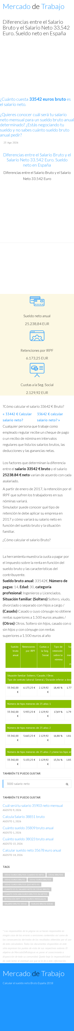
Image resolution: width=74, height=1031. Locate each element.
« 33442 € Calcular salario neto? (17, 417)
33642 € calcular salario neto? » (50, 417)
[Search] (67, 784)
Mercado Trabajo (33, 6)
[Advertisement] (37, 211)
